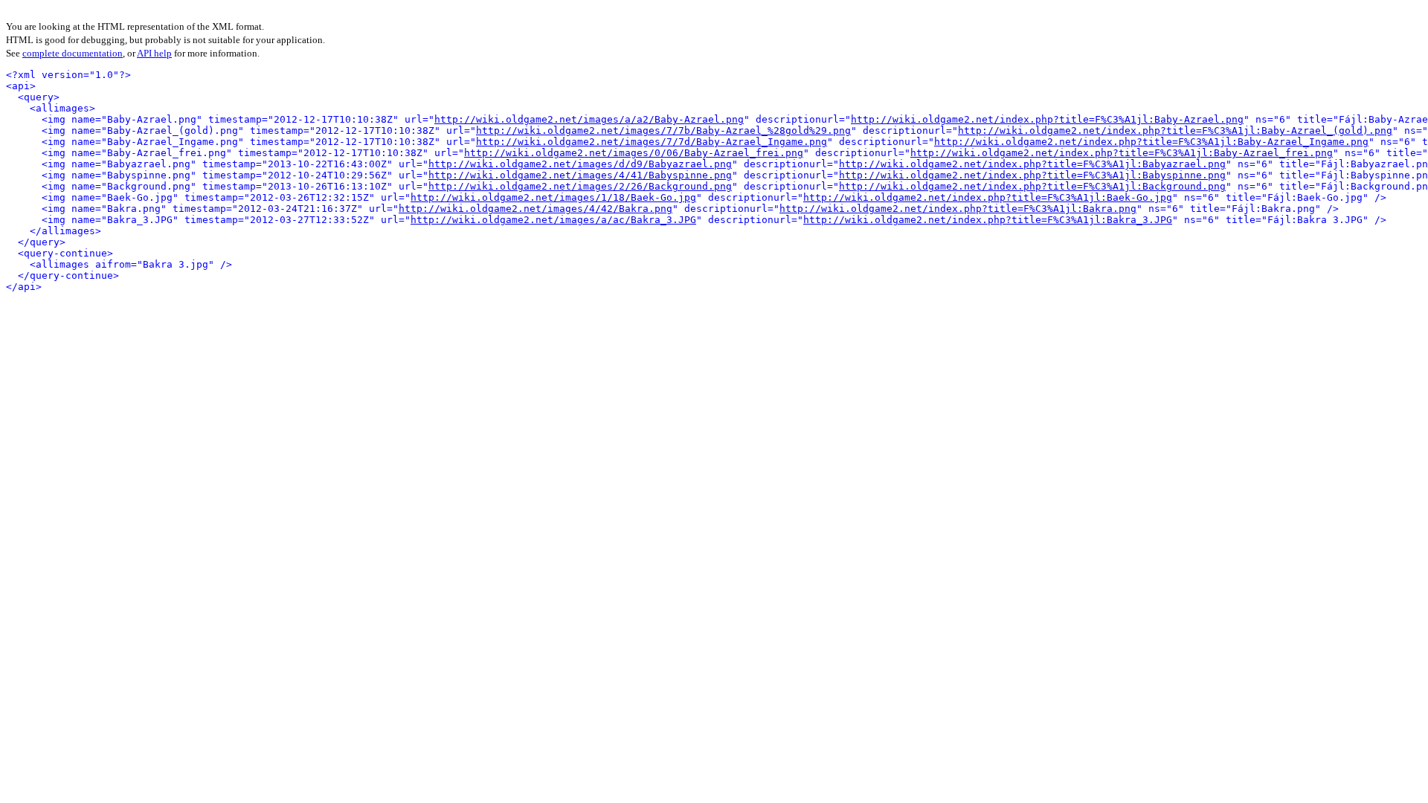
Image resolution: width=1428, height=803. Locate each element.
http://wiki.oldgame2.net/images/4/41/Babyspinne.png (580, 175)
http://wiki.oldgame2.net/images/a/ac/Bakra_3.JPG (553, 219)
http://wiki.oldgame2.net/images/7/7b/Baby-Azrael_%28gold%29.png (663, 130)
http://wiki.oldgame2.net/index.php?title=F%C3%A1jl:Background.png (1032, 186)
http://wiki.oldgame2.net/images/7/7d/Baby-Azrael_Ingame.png (651, 141)
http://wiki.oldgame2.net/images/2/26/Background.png (580, 186)
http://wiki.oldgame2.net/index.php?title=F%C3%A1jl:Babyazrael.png (1032, 164)
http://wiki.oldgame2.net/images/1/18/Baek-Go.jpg (553, 197)
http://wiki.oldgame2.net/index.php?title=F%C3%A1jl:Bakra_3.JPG (987, 219)
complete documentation (72, 53)
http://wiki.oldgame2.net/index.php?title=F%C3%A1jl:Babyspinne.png (1032, 175)
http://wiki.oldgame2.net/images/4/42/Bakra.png (535, 208)
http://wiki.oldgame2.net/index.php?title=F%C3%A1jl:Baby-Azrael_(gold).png (1175, 130)
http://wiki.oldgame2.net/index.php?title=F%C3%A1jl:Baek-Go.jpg (987, 197)
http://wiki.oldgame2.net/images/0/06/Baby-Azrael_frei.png (633, 152)
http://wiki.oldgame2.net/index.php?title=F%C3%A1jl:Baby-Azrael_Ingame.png (1151, 141)
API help (154, 53)
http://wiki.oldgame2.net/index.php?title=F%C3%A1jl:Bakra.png (957, 208)
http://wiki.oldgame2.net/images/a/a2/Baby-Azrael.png (589, 119)
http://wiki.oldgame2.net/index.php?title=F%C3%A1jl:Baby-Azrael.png (1047, 119)
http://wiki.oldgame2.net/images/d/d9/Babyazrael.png (580, 164)
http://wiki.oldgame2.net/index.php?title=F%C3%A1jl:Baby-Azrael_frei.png (1121, 152)
